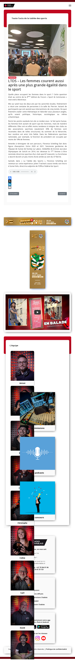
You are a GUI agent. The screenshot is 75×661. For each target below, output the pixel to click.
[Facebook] (37, 178)
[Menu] (70, 5)
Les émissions (37, 428)
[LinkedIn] (37, 184)
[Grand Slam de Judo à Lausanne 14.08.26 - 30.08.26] (37, 221)
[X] (37, 181)
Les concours (37, 517)
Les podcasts (37, 472)
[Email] (37, 187)
